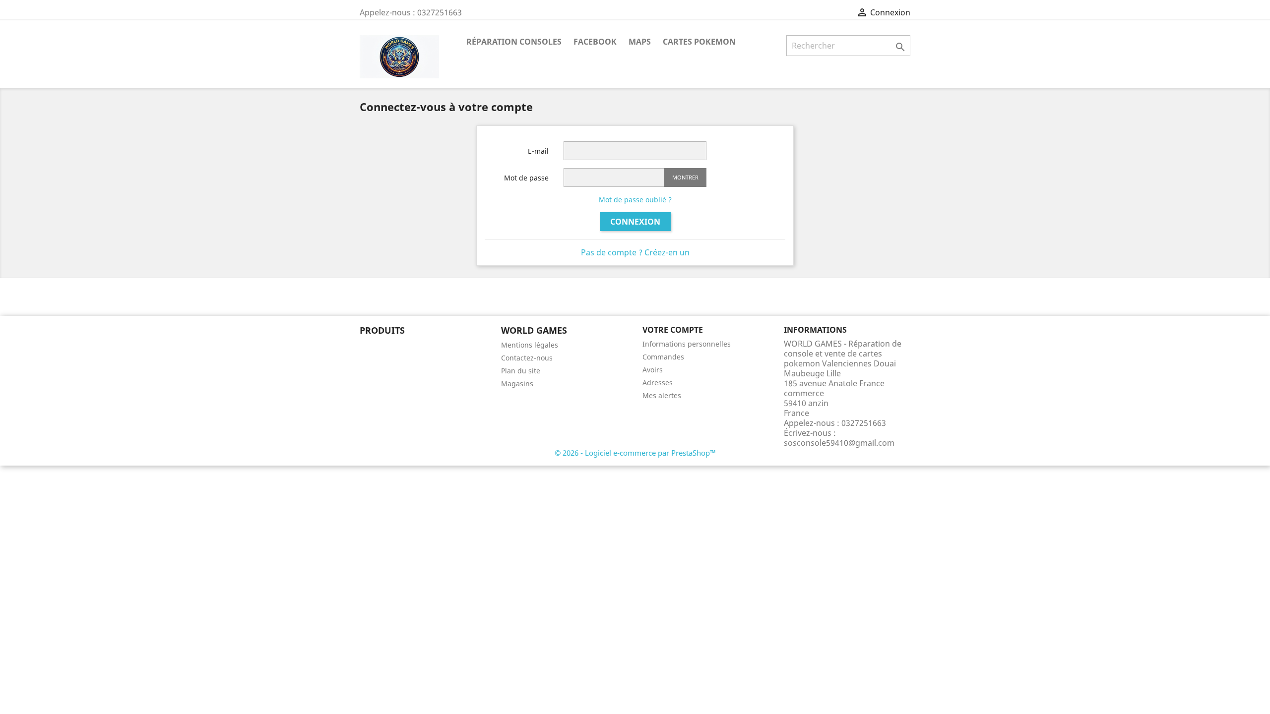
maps (640, 41)
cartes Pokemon (699, 41)
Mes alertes (661, 395)
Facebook (595, 41)
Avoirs (652, 369)
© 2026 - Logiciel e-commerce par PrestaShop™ (635, 453)
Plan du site (520, 370)
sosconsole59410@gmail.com (839, 442)
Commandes (663, 356)
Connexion (635, 221)
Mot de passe (526, 177)
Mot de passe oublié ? (635, 199)
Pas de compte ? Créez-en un (635, 252)
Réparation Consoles (514, 41)
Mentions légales (529, 345)
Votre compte (672, 329)
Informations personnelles (686, 344)
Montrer (685, 177)
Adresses (657, 382)
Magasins (517, 383)
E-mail (538, 151)
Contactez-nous (527, 357)
